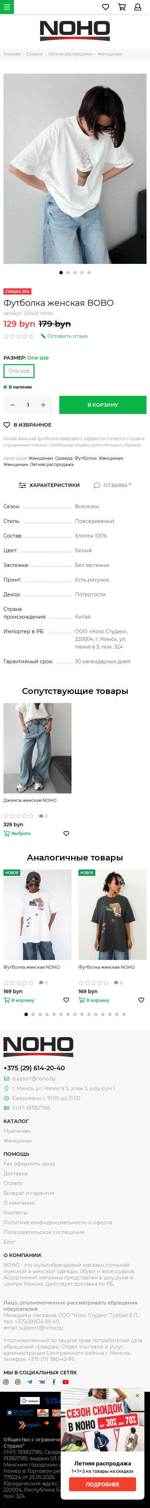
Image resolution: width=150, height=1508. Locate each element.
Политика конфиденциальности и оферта (57, 1222)
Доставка (15, 1173)
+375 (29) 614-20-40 (34, 1068)
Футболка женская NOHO (31, 967)
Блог (9, 1242)
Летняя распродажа (52, 464)
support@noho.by (34, 1078)
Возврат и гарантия (28, 1193)
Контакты (15, 1213)
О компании (19, 1203)
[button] (61, 272)
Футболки (86, 458)
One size (19, 371)
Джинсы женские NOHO (30, 800)
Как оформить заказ (29, 1164)
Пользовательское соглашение (44, 1232)
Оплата (12, 1183)
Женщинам (41, 458)
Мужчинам (17, 1131)
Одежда (64, 458)
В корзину (103, 405)
